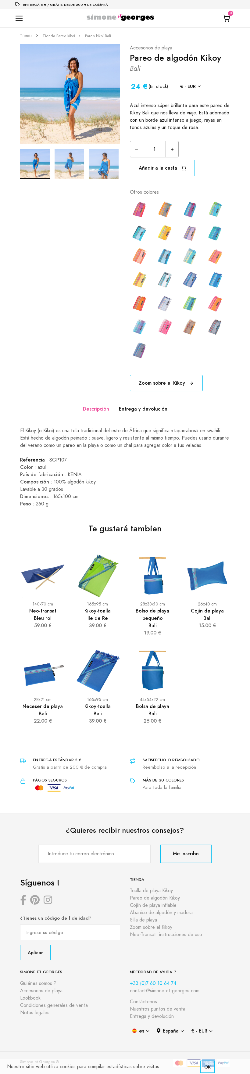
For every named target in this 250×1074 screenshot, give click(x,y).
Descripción (96, 408)
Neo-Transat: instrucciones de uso (166, 934)
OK (207, 1067)
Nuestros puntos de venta (157, 1009)
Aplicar (35, 952)
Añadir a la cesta (159, 167)
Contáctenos (143, 1001)
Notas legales (34, 1012)
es (141, 1030)
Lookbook (30, 998)
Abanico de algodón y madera (161, 912)
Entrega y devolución (143, 408)
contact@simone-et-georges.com (164, 990)
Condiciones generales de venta (54, 1005)
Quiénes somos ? (38, 983)
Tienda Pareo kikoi (59, 36)
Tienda (26, 35)
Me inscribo (186, 853)
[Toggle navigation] (19, 18)
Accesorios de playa (151, 48)
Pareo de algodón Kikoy (155, 898)
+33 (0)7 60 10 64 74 (153, 983)
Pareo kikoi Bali (98, 36)
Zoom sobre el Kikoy (163, 382)
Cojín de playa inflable (153, 905)
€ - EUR (188, 86)
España (171, 1030)
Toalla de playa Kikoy (151, 890)
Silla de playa (143, 920)
